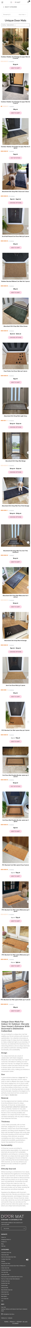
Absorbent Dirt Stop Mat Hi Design (15, 640)
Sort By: (4, 25)
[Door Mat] (12, 1216)
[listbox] (11, 25)
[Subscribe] (24, 1228)
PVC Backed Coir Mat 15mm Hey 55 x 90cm (16, 730)
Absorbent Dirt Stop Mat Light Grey (15, 416)
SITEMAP (19, 1322)
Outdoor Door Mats (5, 1259)
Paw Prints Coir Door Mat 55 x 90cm (15, 371)
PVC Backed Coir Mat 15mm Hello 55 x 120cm (15, 999)
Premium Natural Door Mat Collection (10, 1278)
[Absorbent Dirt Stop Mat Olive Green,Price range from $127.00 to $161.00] (15, 311)
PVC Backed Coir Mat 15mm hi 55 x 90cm (15, 865)
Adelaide (10, 1318)
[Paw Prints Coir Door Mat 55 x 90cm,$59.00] (15, 356)
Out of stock (15, 158)
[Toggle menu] (2, 2)
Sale (2, 1300)
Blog (2, 1243)
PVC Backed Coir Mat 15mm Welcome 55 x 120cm (15, 955)
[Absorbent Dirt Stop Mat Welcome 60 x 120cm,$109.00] (15, 580)
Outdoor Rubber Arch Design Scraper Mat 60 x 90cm (15, 102)
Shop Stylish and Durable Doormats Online (11, 1276)
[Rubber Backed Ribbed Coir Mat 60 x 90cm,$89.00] (15, 266)
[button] (15, 14)
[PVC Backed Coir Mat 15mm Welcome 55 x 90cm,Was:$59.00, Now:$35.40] (15, 894)
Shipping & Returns (6, 1239)
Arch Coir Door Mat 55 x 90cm (15, 685)
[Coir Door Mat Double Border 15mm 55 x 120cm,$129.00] (15, 760)
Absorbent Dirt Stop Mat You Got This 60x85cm (15, 551)
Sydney (3, 1261)
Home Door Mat (5, 1294)
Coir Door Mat (4, 1272)
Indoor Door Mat (5, 1268)
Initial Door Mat (5, 1254)
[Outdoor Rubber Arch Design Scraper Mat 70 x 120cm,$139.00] (15, 41)
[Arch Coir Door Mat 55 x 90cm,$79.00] (15, 670)
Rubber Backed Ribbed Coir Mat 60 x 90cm (15, 281)
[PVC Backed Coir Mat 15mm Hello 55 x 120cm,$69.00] (15, 984)
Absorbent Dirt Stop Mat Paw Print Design (15, 506)
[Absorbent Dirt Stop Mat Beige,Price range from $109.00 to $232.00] (15, 445)
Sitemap (3, 1246)
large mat (22, 1077)
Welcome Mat (4, 1287)
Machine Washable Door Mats (8, 1257)
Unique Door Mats (5, 1263)
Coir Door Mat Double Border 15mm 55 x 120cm (15, 776)
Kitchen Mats (4, 1285)
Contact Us (4, 1241)
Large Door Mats (5, 1274)
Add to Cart (15, 68)
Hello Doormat (4, 1292)
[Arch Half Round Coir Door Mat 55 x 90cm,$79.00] (15, 221)
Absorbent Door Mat (6, 1252)
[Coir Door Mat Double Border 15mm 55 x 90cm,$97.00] (15, 805)
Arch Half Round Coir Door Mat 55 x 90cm (15, 236)
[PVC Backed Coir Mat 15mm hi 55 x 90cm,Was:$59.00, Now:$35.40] (15, 849)
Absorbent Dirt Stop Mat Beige (15, 461)
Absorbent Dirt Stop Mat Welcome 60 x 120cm (15, 596)
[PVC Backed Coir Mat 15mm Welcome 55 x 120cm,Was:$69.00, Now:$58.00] (15, 939)
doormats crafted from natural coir (16, 1107)
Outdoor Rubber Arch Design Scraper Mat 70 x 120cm (15, 57)
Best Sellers (4, 1296)
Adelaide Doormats (6, 1270)
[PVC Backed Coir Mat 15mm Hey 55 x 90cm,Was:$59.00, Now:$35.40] (15, 715)
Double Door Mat (5, 1283)
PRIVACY (12, 1322)
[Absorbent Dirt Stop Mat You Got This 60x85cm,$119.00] (15, 535)
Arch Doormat (4, 1298)
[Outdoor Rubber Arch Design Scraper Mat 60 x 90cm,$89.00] (15, 86)
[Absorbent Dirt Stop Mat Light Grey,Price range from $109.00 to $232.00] (15, 401)
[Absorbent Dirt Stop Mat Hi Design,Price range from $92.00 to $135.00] (15, 625)
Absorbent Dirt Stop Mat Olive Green (16, 326)
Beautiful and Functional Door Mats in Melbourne (13, 1265)
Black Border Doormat (6, 1289)
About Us (3, 1237)
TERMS (6, 1322)
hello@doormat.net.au (8, 1314)
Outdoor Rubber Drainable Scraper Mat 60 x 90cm (15, 147)
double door (13, 1095)
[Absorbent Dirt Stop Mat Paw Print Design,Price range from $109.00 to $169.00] (15, 490)
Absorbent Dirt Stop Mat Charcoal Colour (15, 191)
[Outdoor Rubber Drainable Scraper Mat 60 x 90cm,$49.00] (15, 131)
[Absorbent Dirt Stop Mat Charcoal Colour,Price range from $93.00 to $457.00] (15, 176)
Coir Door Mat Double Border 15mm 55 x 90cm (15, 820)
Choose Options (15, 203)
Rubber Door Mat (5, 1281)
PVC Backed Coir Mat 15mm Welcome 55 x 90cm (15, 910)
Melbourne (4, 1318)
